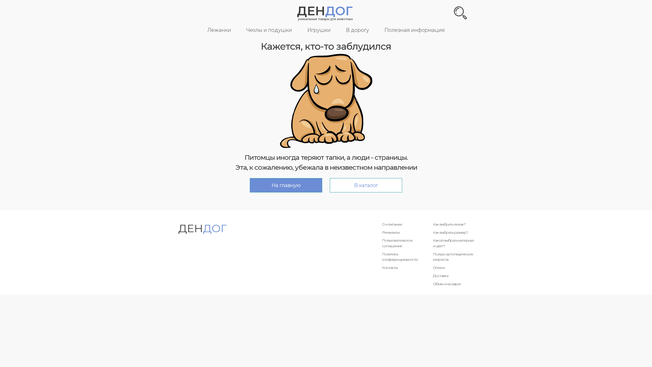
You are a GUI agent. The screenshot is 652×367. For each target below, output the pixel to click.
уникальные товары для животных (325, 19)
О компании (392, 224)
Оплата (439, 267)
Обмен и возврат (447, 284)
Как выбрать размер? (450, 232)
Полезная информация (414, 30)
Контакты (390, 267)
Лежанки (219, 30)
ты (398, 232)
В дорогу (357, 30)
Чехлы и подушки (269, 30)
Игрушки (319, 30)
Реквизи (389, 232)
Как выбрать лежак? (449, 224)
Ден (325, 11)
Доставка (440, 275)
